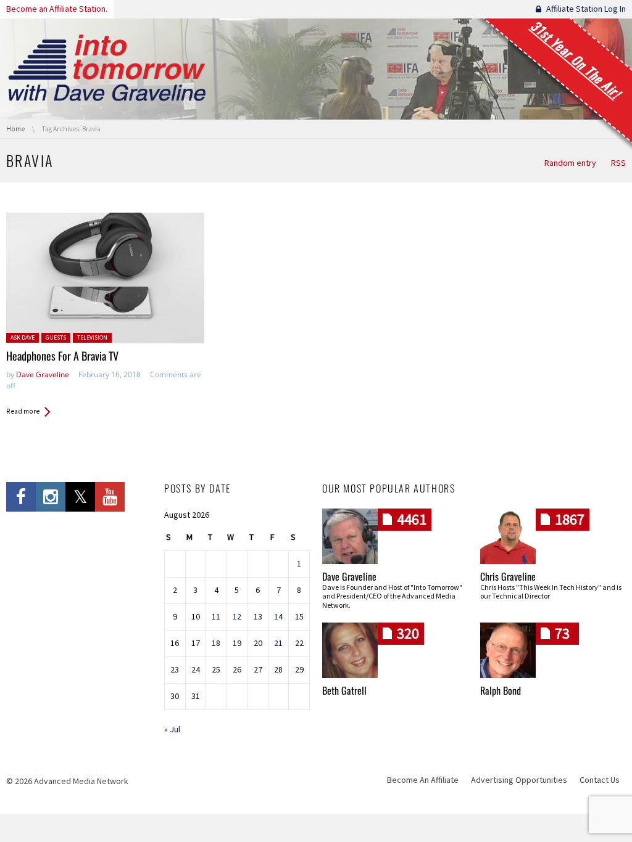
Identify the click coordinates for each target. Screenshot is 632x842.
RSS (618, 162)
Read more (23, 411)
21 (278, 642)
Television (92, 337)
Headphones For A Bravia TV (62, 356)
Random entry (570, 162)
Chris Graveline (508, 576)
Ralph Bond (500, 690)
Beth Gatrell (344, 690)
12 (237, 616)
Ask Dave (22, 337)
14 (278, 616)
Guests (56, 337)
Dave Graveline (42, 374)
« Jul (172, 729)
